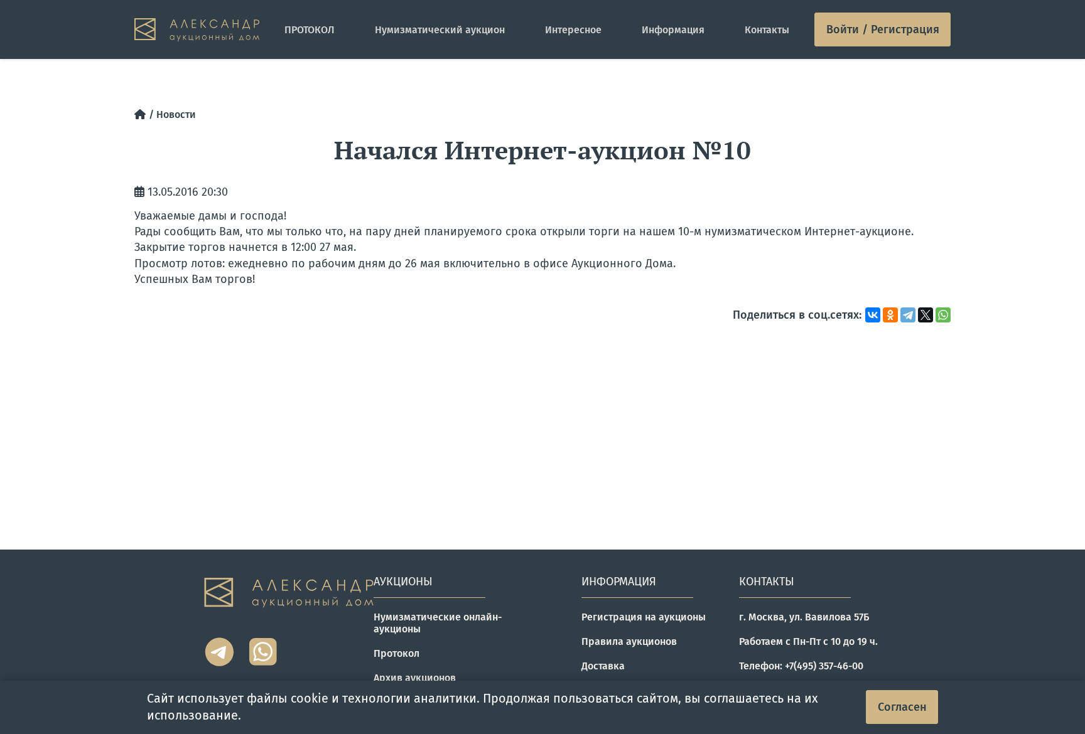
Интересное (573, 30)
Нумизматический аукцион (440, 30)
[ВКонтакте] (872, 314)
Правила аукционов (629, 641)
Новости (176, 114)
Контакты (767, 30)
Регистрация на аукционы (643, 617)
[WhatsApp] (943, 314)
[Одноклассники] (890, 314)
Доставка (603, 666)
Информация (673, 30)
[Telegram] (907, 314)
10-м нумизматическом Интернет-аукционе (794, 231)
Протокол (396, 653)
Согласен (902, 707)
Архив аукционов (415, 678)
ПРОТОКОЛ (309, 30)
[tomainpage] (196, 29)
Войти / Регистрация (882, 29)
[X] (925, 314)
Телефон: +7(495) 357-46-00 (801, 666)
